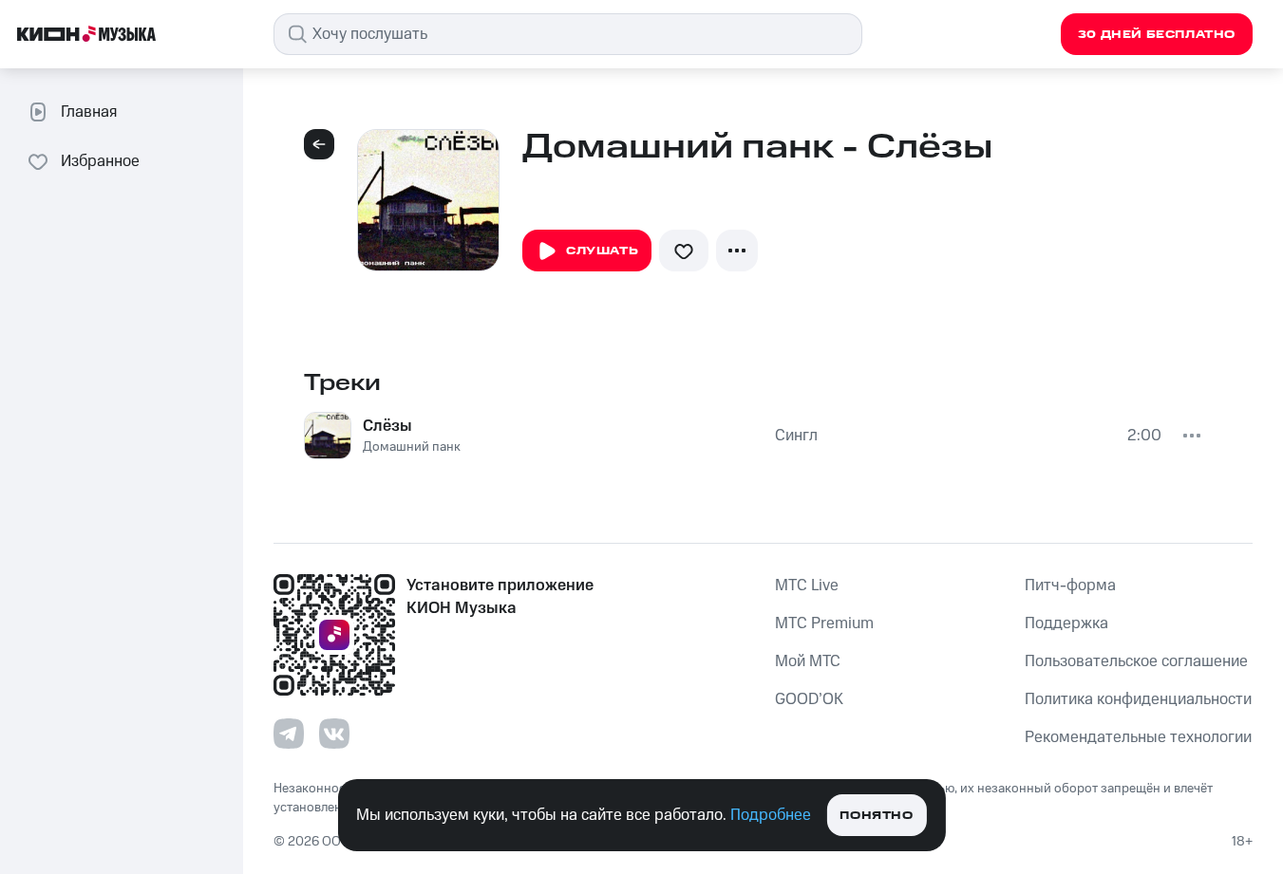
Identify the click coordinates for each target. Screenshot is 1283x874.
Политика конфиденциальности (1138, 699)
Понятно (876, 816)
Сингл (796, 435)
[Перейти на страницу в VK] (334, 733)
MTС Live (807, 585)
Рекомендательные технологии (1138, 737)
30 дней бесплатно (1157, 35)
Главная (89, 112)
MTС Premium (824, 623)
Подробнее (770, 815)
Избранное (100, 161)
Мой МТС (807, 661)
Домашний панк (412, 446)
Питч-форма (1070, 585)
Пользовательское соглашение (1136, 661)
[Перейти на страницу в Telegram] (289, 733)
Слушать (602, 251)
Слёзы (387, 426)
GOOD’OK (809, 699)
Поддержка (1066, 623)
